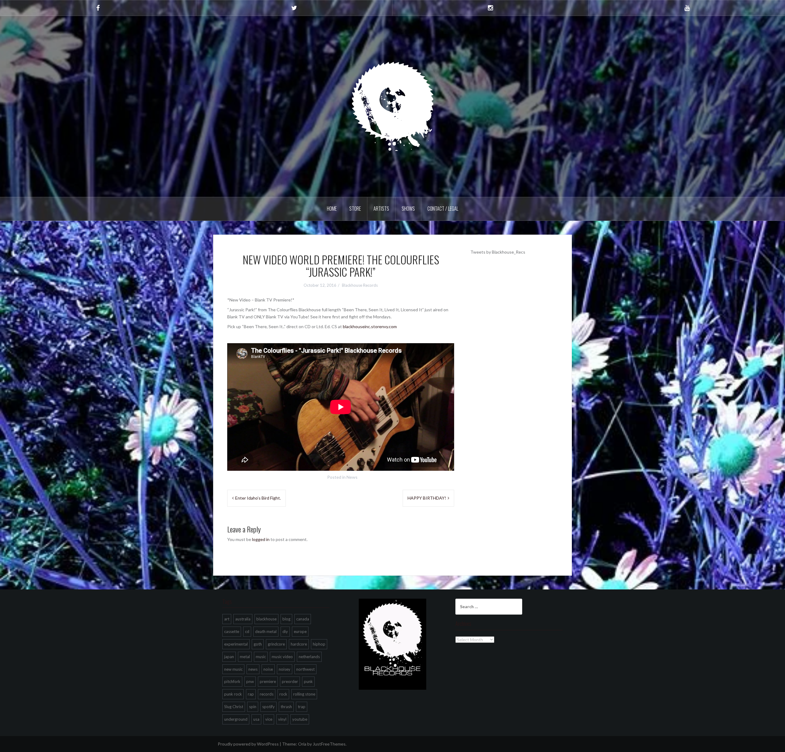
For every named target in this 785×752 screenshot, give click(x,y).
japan (229, 656)
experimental (236, 644)
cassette (231, 631)
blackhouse (266, 618)
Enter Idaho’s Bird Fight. (258, 498)
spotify (268, 706)
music (261, 656)
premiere (268, 681)
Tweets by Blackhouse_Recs (497, 252)
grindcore (276, 644)
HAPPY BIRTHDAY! (427, 498)
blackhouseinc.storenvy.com (370, 326)
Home (332, 208)
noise (268, 669)
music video (282, 656)
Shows (408, 208)
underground (235, 719)
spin (252, 706)
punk (308, 681)
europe (300, 631)
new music (233, 669)
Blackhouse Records (360, 285)
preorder (290, 681)
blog (286, 618)
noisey (284, 669)
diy (285, 631)
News (352, 477)
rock (283, 694)
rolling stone (304, 694)
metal (245, 656)
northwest (305, 669)
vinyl (282, 719)
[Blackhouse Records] (392, 106)
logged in (261, 539)
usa (256, 719)
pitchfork (232, 681)
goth (258, 644)
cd (247, 631)
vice (268, 719)
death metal (266, 631)
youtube (299, 719)
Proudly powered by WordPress (248, 743)
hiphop (319, 644)
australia (243, 618)
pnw (250, 681)
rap (251, 694)
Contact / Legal (442, 208)
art (226, 618)
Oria (302, 743)
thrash (286, 706)
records (267, 694)
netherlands (309, 656)
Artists (381, 208)
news (253, 669)
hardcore (299, 644)
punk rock (233, 694)
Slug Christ (233, 706)
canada (302, 618)
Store (355, 208)
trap (301, 706)
